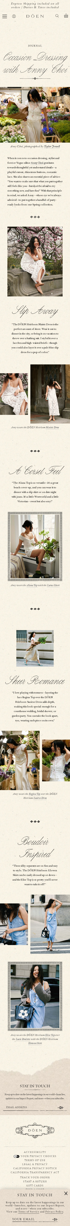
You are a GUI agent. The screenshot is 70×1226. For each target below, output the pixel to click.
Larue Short (53, 585)
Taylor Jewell (52, 146)
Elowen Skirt (35, 1043)
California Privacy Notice (35, 1168)
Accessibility (35, 1152)
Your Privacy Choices (38, 1156)
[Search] (57, 16)
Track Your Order (35, 1177)
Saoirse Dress (40, 798)
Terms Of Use (35, 1160)
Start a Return (35, 1181)
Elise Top (50, 1035)
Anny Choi (37, 163)
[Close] (66, 1193)
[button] (4, 16)
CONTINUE (61, 1107)
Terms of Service (28, 1211)
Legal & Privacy (35, 1164)
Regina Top (34, 794)
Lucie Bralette (23, 1039)
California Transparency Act (35, 1172)
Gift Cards (35, 1185)
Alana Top (32, 585)
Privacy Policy (54, 1211)
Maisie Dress (52, 427)
